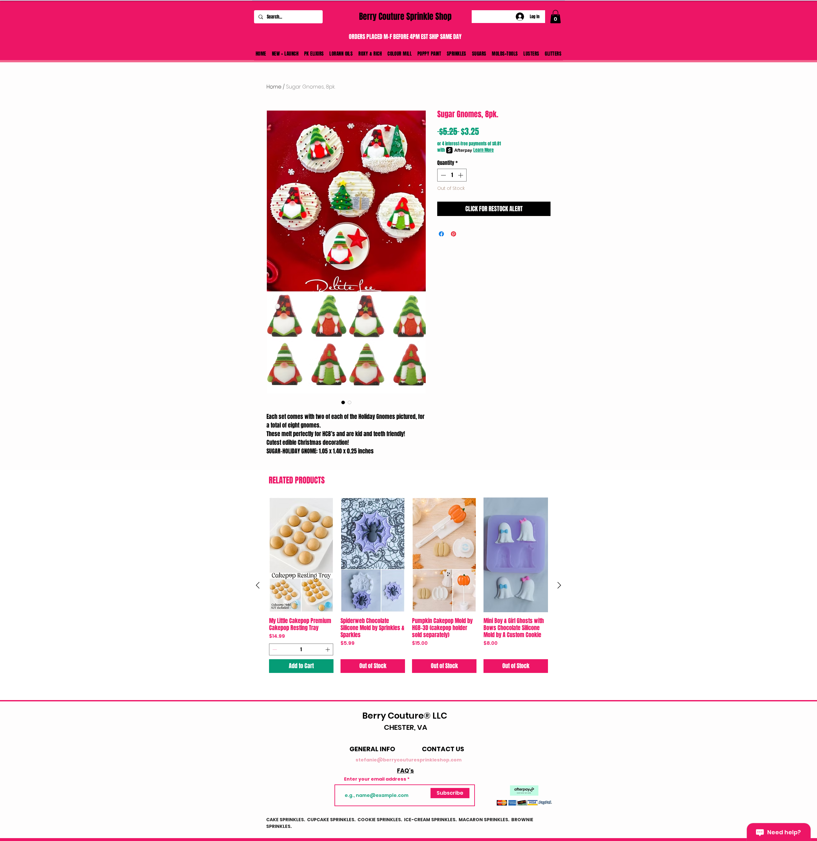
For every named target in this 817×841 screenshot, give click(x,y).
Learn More (483, 150)
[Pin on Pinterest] (453, 234)
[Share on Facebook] (441, 234)
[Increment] (461, 175)
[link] (555, 16)
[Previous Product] (257, 585)
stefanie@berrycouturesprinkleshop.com (408, 760)
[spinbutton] (452, 175)
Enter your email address (375, 779)
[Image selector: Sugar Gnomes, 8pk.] (343, 402)
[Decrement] (442, 175)
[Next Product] (559, 585)
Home (273, 86)
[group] (408, 585)
